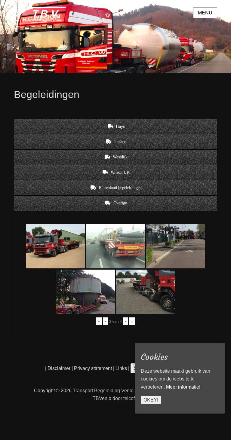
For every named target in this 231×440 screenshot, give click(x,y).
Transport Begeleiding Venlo (103, 390)
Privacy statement (93, 368)
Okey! (150, 399)
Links (120, 368)
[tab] (115, 126)
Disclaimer (59, 368)
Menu (205, 12)
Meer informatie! (183, 387)
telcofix (130, 398)
